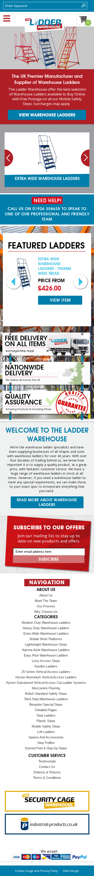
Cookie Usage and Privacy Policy (36, 871)
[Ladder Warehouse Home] (47, 31)
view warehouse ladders (47, 115)
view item (60, 300)
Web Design (71, 871)
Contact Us (47, 767)
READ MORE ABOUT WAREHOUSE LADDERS (47, 502)
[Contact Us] (47, 200)
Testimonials (47, 761)
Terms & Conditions (47, 777)
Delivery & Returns (47, 772)
